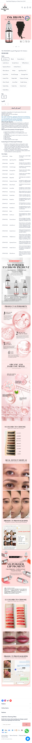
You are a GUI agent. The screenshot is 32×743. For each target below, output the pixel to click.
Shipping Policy (22, 735)
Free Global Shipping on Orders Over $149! (16, 1)
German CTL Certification (15, 120)
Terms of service (13, 735)
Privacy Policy (4, 735)
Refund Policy (4, 737)
